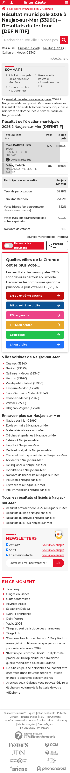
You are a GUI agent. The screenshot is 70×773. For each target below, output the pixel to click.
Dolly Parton (14, 618)
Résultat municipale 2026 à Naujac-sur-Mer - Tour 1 (20, 79)
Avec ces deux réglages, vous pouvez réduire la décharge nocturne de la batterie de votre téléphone (37, 687)
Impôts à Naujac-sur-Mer (22, 445)
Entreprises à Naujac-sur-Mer (25, 485)
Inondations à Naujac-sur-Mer (25, 470)
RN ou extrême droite (25, 305)
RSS (41, 717)
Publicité (61, 713)
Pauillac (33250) (53, 48)
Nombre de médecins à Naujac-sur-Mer (32, 475)
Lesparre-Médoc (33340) (22, 388)
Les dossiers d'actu (20, 555)
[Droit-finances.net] (51, 753)
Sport (12, 550)
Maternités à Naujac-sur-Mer (25, 430)
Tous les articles (29, 717)
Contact (14, 717)
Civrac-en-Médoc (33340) (22, 398)
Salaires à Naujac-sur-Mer (22, 440)
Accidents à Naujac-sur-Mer (24, 460)
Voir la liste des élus (21, 159)
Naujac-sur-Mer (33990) (21, 420)
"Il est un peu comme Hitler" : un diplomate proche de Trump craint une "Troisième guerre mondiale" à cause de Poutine (35, 658)
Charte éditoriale (46, 713)
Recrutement (53, 717)
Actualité (14, 545)
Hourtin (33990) (16, 378)
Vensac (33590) (16, 403)
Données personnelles (15, 720)
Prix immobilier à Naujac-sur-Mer (28, 490)
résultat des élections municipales (29, 99)
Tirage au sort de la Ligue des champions (33, 628)
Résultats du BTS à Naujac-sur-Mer (29, 523)
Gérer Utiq (61, 720)
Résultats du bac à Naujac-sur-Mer (28, 513)
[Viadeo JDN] (51, 760)
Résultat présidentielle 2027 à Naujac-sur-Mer (36, 508)
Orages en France (17, 594)
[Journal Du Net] (18, 753)
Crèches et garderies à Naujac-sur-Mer (31, 435)
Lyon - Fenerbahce (18, 614)
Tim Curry (13, 589)
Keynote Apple (16, 604)
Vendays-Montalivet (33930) (24, 383)
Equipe (31, 713)
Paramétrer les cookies (41, 720)
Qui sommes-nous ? (15, 713)
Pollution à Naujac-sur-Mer (23, 480)
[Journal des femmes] (18, 745)
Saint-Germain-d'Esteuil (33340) (27, 393)
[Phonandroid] (51, 768)
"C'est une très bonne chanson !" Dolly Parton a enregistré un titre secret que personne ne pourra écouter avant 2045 (36, 643)
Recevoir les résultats (22, 246)
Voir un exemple (53, 545)
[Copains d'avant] (18, 760)
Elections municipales (24, 9)
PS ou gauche (19, 315)
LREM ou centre (21, 325)
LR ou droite (18, 344)
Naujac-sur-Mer (46, 75)
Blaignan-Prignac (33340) (22, 408)
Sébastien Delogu (18, 608)
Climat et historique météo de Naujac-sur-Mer (36, 455)
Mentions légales (26, 724)
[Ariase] (18, 768)
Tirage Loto (13, 633)
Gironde (47, 9)
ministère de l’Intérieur (53, 237)
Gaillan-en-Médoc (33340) (19, 52)
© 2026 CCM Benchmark (35, 728)
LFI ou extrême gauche (26, 295)
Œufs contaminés (18, 599)
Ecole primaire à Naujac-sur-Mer (27, 425)
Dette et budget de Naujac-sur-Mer (29, 450)
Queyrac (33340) (29, 48)
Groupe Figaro (45, 724)
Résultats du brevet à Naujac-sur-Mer (30, 518)
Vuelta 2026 (14, 623)
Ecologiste (17, 335)
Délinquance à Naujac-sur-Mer (26, 465)
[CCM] (51, 745)
